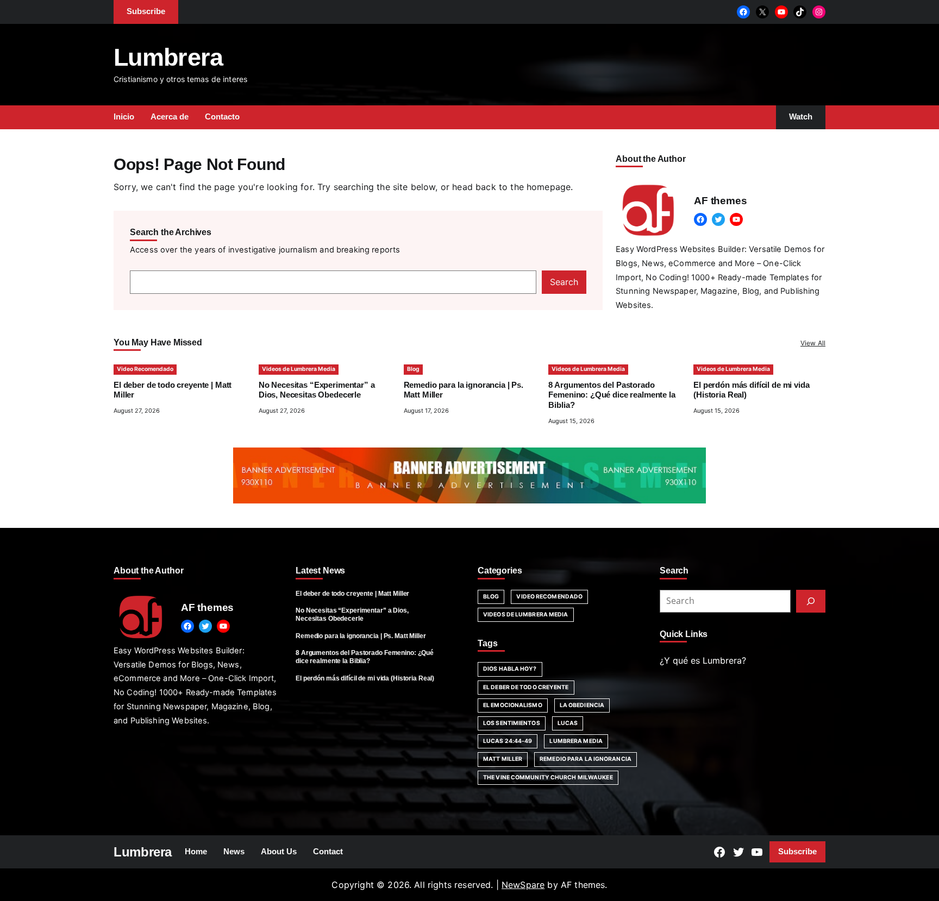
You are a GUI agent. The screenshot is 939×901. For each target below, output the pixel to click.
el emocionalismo (512, 705)
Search (564, 281)
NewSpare (523, 884)
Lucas (568, 723)
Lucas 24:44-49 (507, 741)
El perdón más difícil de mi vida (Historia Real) (365, 678)
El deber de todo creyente (526, 687)
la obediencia (582, 705)
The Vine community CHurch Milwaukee (548, 777)
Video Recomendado (145, 369)
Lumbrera (168, 57)
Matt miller (502, 759)
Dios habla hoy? (510, 668)
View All (812, 343)
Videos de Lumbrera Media (298, 369)
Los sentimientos (511, 723)
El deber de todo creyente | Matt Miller (352, 593)
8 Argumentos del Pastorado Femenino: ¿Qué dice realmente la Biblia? (611, 395)
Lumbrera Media (575, 741)
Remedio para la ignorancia (585, 759)
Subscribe (797, 851)
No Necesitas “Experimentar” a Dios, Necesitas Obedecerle (352, 614)
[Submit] (810, 601)
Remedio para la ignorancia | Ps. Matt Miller (361, 636)
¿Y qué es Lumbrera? (703, 660)
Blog (413, 369)
